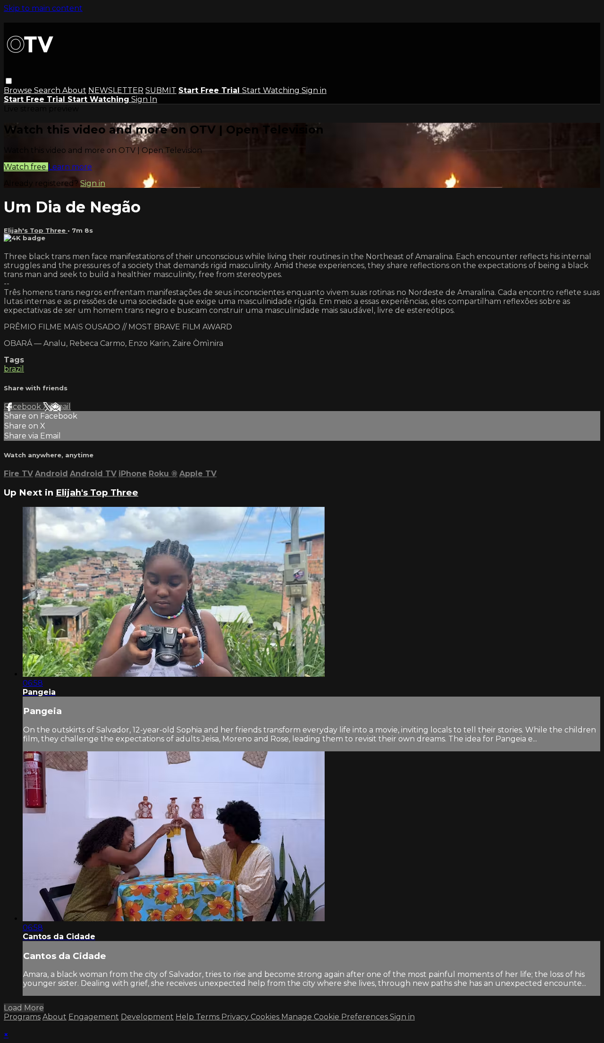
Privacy (236, 1016)
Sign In (144, 99)
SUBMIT (160, 90)
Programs (22, 1016)
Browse (19, 90)
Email (60, 406)
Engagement (93, 1016)
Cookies (266, 1016)
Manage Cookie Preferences (335, 1016)
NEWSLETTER (115, 90)
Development (147, 1016)
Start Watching (272, 90)
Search (48, 90)
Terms (208, 1016)
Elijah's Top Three (35, 230)
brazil (14, 368)
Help (186, 1016)
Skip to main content (43, 8)
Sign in (314, 90)
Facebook (23, 406)
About (74, 90)
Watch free (26, 166)
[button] (9, 81)
